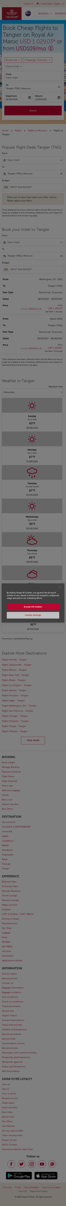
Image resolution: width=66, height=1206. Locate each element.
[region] (33, 603)
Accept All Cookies (33, 607)
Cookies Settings (33, 615)
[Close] (59, 587)
